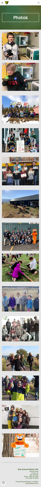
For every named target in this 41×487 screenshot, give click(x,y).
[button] (2, 2)
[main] (20, 17)
